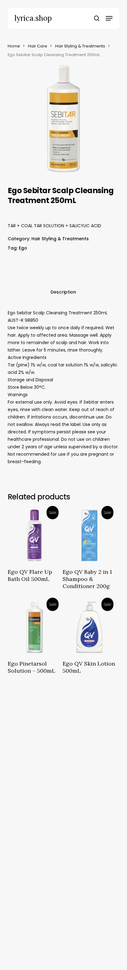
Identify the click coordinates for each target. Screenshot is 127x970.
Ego (23, 248)
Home (14, 46)
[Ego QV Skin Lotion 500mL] (89, 627)
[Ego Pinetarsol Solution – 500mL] (34, 627)
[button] (109, 18)
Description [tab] (63, 292)
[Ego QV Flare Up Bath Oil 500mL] (34, 535)
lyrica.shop (33, 18)
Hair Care (37, 46)
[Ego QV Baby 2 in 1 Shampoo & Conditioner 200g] (89, 535)
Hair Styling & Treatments (80, 46)
